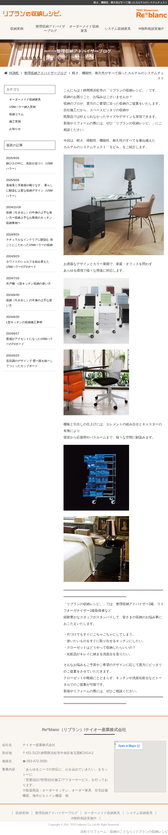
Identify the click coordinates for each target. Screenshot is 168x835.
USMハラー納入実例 (22, 106)
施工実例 (15, 121)
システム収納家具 (117, 28)
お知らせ (15, 128)
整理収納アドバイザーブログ (50, 28)
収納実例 (16, 28)
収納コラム (16, 114)
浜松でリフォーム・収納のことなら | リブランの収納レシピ (124, 831)
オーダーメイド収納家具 (84, 28)
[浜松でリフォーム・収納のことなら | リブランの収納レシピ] (32, 13)
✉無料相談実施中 (151, 28)
